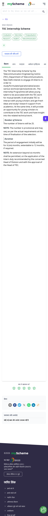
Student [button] (16, 39)
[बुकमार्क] (4, 45)
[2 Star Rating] (19, 388)
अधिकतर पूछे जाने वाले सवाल (16, 506)
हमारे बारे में (10, 488)
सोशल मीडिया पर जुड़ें (13, 474)
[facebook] (15, 405)
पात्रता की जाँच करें (11, 53)
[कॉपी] (38, 405)
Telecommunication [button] (29, 39)
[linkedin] (33, 405)
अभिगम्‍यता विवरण (12, 502)
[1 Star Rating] (14, 388)
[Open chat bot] (43, 510)
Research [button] (6, 39)
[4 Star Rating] (29, 388)
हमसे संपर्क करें (11, 493)
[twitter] (24, 405)
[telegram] (19, 405)
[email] (10, 405)
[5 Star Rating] (34, 388)
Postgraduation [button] (30, 35)
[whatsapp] (29, 405)
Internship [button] (18, 35)
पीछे (6, 19)
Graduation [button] (7, 35)
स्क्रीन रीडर (11, 497)
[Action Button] (16, 4)
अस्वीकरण (10, 511)
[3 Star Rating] (24, 388)
